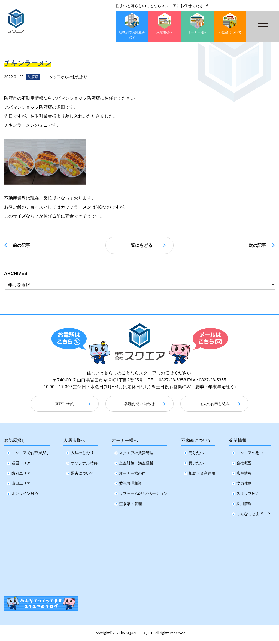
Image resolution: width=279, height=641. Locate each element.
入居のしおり (82, 453)
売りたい (196, 453)
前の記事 (21, 245)
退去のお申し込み (214, 404)
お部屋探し (15, 440)
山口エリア (21, 483)
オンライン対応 (24, 493)
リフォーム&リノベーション (143, 493)
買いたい (196, 463)
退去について (82, 473)
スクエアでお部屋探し (30, 453)
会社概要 (244, 463)
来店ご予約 (64, 404)
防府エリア (21, 473)
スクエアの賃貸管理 (136, 453)
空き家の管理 (130, 504)
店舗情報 (244, 473)
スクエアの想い (249, 453)
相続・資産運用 (202, 473)
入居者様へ (74, 440)
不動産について (196, 440)
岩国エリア (21, 463)
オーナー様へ (125, 440)
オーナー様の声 (132, 473)
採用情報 (244, 504)
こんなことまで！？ (253, 514)
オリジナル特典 (84, 463)
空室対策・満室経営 (136, 463)
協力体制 (244, 483)
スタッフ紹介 (247, 493)
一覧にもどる (139, 245)
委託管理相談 (130, 483)
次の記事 (257, 245)
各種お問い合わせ (139, 404)
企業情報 (238, 440)
